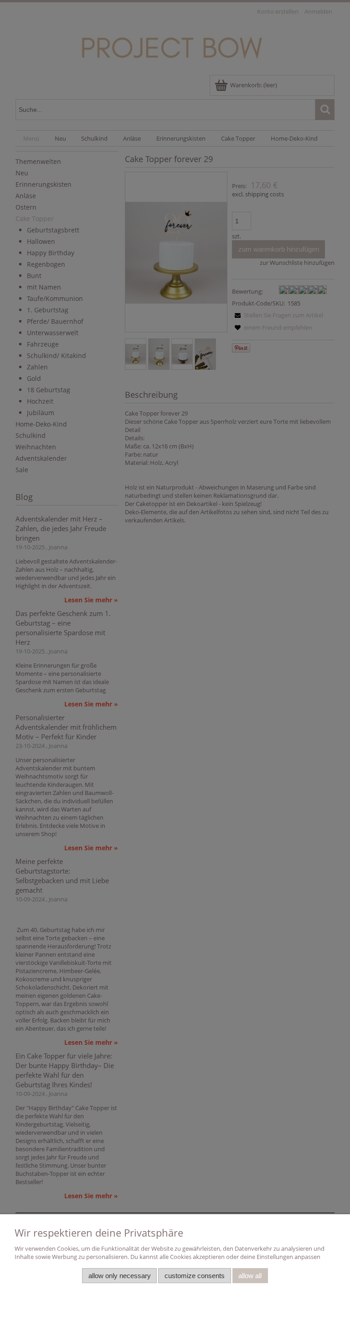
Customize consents (195, 1276)
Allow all (250, 1276)
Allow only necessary (119, 1276)
